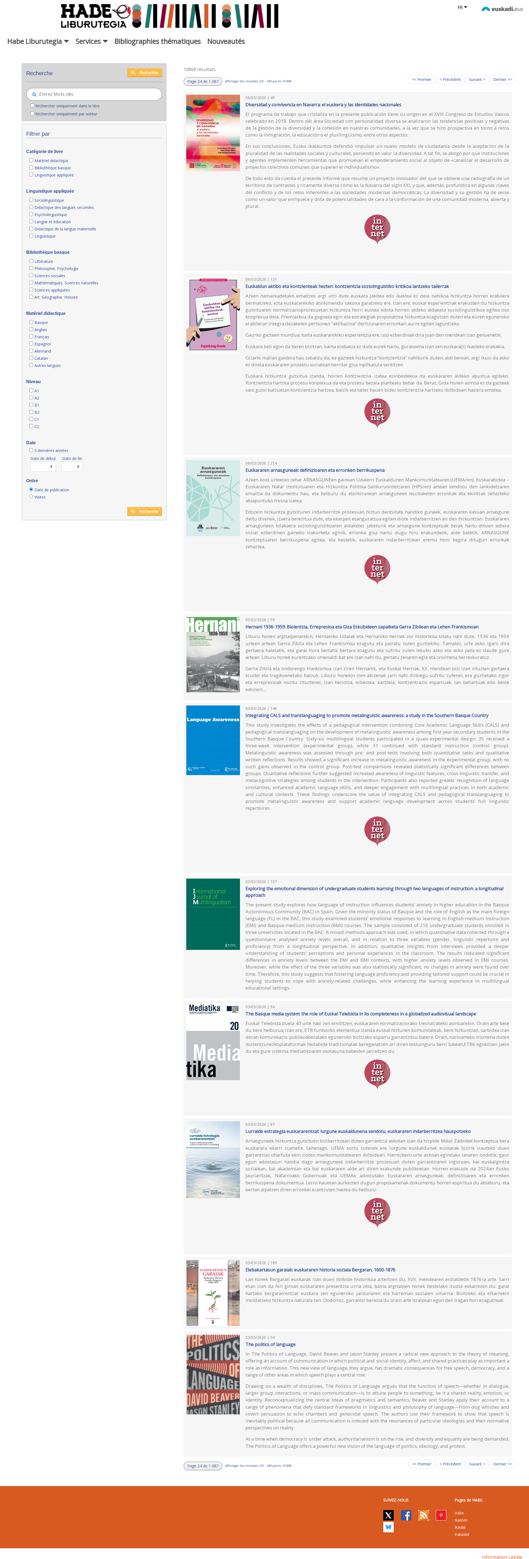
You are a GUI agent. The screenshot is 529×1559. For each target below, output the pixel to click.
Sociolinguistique (49, 200)
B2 (36, 412)
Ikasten (461, 1520)
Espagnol (42, 344)
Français (41, 336)
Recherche (148, 72)
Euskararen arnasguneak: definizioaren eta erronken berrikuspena (315, 470)
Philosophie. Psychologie (56, 268)
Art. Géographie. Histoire (56, 297)
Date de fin (72, 458)
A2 (36, 397)
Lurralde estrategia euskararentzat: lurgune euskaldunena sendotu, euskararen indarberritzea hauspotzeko (358, 1131)
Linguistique (45, 236)
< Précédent (450, 79)
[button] (202, 81)
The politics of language (270, 1344)
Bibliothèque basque (52, 167)
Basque (41, 322)
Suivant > (477, 79)
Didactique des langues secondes (64, 207)
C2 (36, 426)
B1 (36, 405)
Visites (40, 497)
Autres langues (47, 365)
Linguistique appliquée (54, 175)
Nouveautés (226, 41)
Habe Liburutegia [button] (35, 41)
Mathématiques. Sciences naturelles (66, 282)
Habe (459, 1513)
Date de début (43, 458)
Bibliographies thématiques (158, 41)
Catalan (41, 358)
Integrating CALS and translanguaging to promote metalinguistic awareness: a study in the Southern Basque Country (366, 715)
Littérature (43, 261)
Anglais (40, 329)
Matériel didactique (51, 160)
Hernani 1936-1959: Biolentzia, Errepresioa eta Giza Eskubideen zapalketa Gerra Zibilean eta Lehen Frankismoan (362, 627)
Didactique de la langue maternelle (65, 228)
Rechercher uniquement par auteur (66, 113)
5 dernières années (51, 450)
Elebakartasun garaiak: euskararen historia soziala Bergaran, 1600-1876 (320, 1270)
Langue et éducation (52, 221)
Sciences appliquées (52, 290)
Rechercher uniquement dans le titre (67, 105)
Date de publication (51, 489)
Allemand (42, 351)
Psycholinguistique (50, 214)
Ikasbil (460, 1527)
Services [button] (89, 41)
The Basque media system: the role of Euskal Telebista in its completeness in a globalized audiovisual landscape (360, 1014)
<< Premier (421, 79)
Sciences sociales (49, 275)
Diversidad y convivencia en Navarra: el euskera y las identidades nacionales (323, 105)
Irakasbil (462, 1534)
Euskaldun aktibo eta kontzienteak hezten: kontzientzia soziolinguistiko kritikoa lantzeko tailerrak (347, 286)
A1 (36, 390)
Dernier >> (502, 79)
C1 (36, 419)
